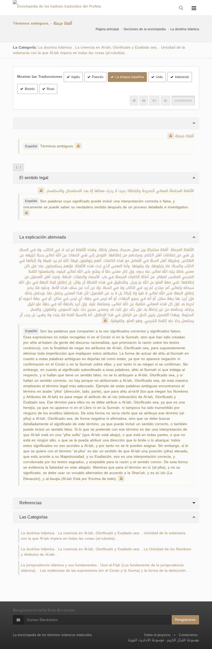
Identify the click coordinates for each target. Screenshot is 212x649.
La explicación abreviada (42, 237)
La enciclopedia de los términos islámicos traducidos (52, 635)
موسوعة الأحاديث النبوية (146, 640)
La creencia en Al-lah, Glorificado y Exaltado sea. (116, 47)
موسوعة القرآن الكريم (183, 640)
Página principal (107, 29)
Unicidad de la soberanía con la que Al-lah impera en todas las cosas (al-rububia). (99, 50)
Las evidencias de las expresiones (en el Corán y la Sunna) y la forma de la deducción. (113, 570)
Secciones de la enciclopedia (145, 29)
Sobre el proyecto (157, 635)
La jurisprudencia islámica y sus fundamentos (59, 565)
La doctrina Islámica (184, 29)
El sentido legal (33, 178)
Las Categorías (33, 517)
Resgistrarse (185, 619)
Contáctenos (188, 635)
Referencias (30, 503)
